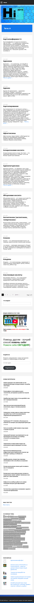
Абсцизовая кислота (12, 195)
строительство (8, 545)
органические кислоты (8, 538)
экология (6, 549)
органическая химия (12, 536)
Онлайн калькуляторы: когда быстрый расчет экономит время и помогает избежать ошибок (20, 584)
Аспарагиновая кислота (13, 150)
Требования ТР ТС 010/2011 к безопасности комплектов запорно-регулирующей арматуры (17, 421)
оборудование (9, 532)
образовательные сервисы (11, 534)
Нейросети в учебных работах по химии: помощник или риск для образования (15, 482)
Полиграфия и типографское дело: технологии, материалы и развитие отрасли (16, 391)
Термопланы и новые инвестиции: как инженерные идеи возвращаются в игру (15, 444)
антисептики (22, 516)
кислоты (19, 525)
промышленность (16, 541)
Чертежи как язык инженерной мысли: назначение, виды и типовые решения (14, 406)
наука (19, 529)
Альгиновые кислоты (12, 275)
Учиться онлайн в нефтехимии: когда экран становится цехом (15, 428)
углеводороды (8, 547)
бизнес (21, 519)
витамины (14, 521)
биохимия (7, 521)
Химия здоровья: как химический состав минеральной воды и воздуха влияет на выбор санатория (16, 384)
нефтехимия (25, 530)
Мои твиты (6, 505)
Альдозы (7, 259)
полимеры (7, 540)
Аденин (6, 88)
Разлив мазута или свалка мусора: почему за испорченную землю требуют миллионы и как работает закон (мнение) (16, 475)
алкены (15, 516)
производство (8, 541)
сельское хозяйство (21, 543)
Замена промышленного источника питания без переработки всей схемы (21, 578)
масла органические (23, 527)
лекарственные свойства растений (11, 527)
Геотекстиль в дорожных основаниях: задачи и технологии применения (16, 489)
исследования (25, 523)
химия (25, 547)
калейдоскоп (10, 525)
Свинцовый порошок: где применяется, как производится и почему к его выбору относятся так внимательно (15, 436)
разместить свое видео (18, 329)
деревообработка (9, 523)
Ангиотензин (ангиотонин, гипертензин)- (15, 218)
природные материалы (18, 539)
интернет (17, 523)
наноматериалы (12, 529)
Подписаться (9, 368)
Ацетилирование (10, 106)
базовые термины (7, 519)
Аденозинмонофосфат (17, 560)
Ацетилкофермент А (12, 39)
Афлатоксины (9, 133)
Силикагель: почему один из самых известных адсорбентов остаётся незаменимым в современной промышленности (16, 414)
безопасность (14, 519)
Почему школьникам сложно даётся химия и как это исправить (15, 467)
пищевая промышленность (19, 538)
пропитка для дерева (9, 543)
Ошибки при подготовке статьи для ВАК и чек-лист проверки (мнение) (16, 399)
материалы (6, 529)
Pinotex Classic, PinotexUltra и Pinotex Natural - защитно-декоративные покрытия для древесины (19, 567)
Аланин (6, 238)
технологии (18, 545)
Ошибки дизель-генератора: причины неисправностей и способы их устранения (15, 459)
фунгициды (19, 547)
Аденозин (7, 61)
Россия (12, 516)
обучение (22, 534)
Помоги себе (16, 345)
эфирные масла (12, 548)
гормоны (19, 521)
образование (20, 532)
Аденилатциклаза (11, 166)
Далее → (17, 294)
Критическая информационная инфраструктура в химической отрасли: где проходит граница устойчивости (15, 452)
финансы (14, 547)
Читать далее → (8, 78)
